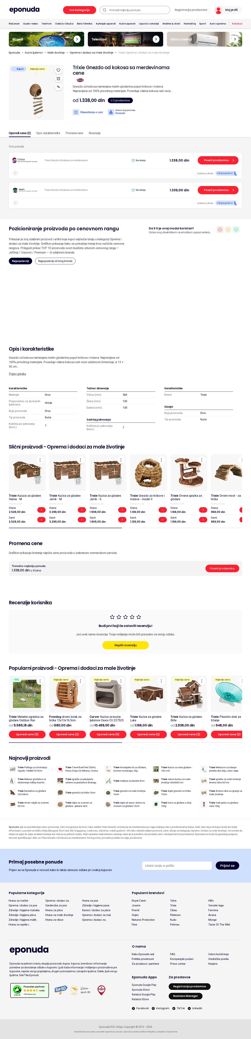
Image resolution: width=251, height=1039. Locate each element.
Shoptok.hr (162, 1032)
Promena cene (74, 133)
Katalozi (237, 23)
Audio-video (30, 23)
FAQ (172, 954)
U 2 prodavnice (120, 100)
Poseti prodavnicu (216, 160)
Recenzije (95, 133)
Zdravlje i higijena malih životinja (22, 919)
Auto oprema (218, 23)
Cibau (173, 910)
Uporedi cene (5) (108, 734)
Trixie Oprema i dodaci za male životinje (143, 52)
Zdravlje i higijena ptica (22, 915)
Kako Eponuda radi (143, 954)
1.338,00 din (179, 160)
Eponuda (14, 52)
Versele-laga (216, 905)
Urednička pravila (218, 959)
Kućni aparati (127, 23)
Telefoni (46, 23)
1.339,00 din (179, 190)
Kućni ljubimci (34, 52)
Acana (212, 915)
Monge (212, 919)
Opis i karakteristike (48, 133)
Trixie (203, 394)
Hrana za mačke (18, 900)
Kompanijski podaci (181, 959)
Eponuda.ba (172, 1032)
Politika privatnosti (143, 959)
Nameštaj (190, 23)
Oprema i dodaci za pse (23, 905)
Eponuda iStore (141, 989)
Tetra (173, 900)
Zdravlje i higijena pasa (95, 905)
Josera (136, 905)
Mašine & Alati (171, 23)
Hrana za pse (90, 900)
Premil (135, 910)
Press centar (178, 963)
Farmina (213, 910)
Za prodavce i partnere (145, 963)
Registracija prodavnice (191, 10)
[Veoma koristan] (236, 229)
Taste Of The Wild (219, 924)
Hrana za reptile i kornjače (19, 924)
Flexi (134, 924)
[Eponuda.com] (24, 10)
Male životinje (56, 52)
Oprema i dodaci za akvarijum (93, 919)
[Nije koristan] (220, 229)
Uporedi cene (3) (27, 734)
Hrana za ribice (54, 919)
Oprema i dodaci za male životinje (91, 52)
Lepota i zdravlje (149, 23)
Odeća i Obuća (64, 23)
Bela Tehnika (84, 23)
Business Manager (185, 996)
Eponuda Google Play (144, 984)
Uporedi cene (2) (20, 133)
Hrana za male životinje (59, 915)
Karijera (212, 963)
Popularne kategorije (26, 893)
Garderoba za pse (56, 905)
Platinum (175, 915)
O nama (139, 946)
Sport (202, 23)
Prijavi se (227, 865)
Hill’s (211, 900)
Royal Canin (139, 900)
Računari (14, 23)
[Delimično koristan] (228, 229)
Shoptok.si (152, 1032)
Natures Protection (143, 919)
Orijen (135, 915)
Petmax (174, 924)
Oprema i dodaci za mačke (57, 900)
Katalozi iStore (140, 999)
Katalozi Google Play (143, 994)
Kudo (173, 919)
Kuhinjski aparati (106, 23)
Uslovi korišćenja (218, 954)
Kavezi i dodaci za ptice (96, 910)
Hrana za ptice (54, 910)
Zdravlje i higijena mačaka (24, 910)
